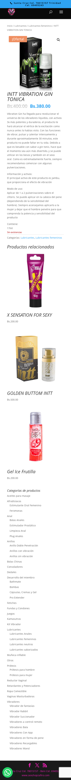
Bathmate (15, 581)
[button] (58, 40)
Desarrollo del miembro (20, 577)
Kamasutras (14, 618)
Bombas (14, 587)
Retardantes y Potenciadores (23, 685)
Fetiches (12, 603)
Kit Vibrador (14, 624)
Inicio (10, 25)
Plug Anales (16, 536)
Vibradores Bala (19, 727)
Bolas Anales (17, 520)
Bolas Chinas (14, 561)
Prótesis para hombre (22, 669)
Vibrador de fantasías (22, 706)
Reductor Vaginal (17, 680)
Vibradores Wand (20, 748)
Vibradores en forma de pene (27, 738)
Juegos (11, 613)
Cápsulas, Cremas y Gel (23, 592)
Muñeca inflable (16, 655)
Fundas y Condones (18, 608)
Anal (9, 516)
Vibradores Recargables (23, 743)
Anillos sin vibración (21, 556)
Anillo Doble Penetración (24, 545)
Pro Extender (17, 597)
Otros (10, 660)
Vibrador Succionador (22, 716)
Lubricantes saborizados (24, 649)
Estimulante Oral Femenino (25, 505)
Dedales (11, 572)
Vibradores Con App (21, 732)
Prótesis (11, 665)
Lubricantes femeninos (40, 25)
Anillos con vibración (22, 550)
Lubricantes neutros (21, 644)
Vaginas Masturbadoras (20, 696)
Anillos (11, 541)
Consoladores (15, 566)
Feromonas (16, 510)
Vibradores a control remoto (26, 721)
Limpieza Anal (18, 530)
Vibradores (13, 701)
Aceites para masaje (18, 495)
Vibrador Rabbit (19, 711)
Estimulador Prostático (23, 525)
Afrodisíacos (14, 501)
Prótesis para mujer (21, 675)
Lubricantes (20, 25)
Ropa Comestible (17, 691)
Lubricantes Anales (21, 633)
